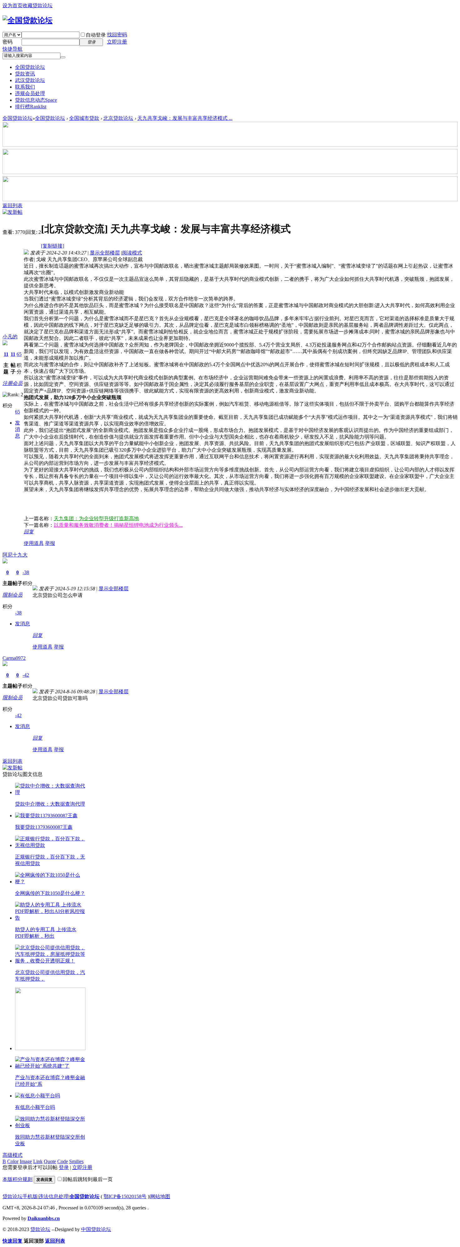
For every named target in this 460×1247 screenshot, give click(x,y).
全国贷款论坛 (30, 67)
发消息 (17, 429)
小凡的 (10, 336)
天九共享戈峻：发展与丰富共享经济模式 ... (185, 118)
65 (19, 354)
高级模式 (13, 1155)
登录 (64, 1167)
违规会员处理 (30, 93)
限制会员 (13, 595)
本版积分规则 (18, 1179)
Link (38, 1161)
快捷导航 (13, 49)
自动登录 (96, 35)
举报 (50, 543)
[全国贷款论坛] (28, 20)
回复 (29, 531)
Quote (50, 1161)
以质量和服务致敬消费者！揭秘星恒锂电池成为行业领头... (118, 525)
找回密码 (117, 34)
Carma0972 (14, 658)
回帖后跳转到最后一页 (88, 1179)
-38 (26, 572)
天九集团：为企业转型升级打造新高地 (96, 518)
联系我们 (25, 87)
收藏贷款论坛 (38, 5)
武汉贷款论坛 (30, 80)
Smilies (76, 1161)
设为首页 (13, 5)
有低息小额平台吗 (35, 1107)
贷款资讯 (25, 73)
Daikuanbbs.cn (44, 1218)
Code (62, 1161)
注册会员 (13, 383)
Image (26, 1161)
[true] (62, 57)
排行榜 (30, 106)
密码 (8, 41)
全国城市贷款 (84, 118)
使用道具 (34, 543)
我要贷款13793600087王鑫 (44, 827)
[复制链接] (52, 246)
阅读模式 (132, 252)
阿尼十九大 (15, 554)
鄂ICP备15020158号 (125, 1196)
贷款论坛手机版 (20, 1196)
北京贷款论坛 (118, 118)
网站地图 (160, 1196)
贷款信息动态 (36, 100)
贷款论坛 (40, 1229)
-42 (26, 675)
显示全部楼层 (105, 252)
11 (6, 354)
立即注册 (117, 41)
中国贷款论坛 (96, 1229)
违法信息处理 (53, 1196)
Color (12, 1161)
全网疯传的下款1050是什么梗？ (50, 893)
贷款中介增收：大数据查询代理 (50, 804)
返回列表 (13, 205)
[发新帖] (13, 212)
